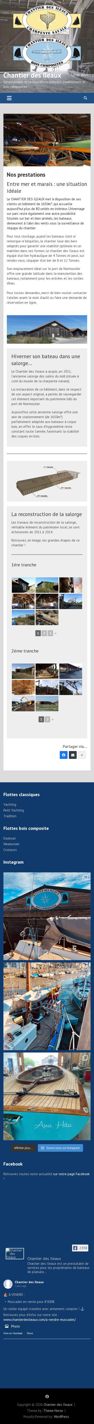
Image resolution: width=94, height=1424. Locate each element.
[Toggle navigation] (9, 98)
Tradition (9, 816)
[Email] (73, 755)
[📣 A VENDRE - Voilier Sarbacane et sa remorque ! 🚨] (47, 1096)
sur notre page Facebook (71, 1174)
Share (30, 1333)
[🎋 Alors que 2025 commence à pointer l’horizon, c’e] (47, 916)
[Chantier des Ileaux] (15, 1253)
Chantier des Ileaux (32, 75)
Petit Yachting (13, 810)
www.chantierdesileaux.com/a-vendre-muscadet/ (39, 1319)
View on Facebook (12, 1333)
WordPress (61, 1416)
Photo (15, 1326)
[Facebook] (64, 755)
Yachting (9, 804)
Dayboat (9, 838)
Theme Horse (53, 1410)
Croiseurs (10, 850)
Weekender (11, 844)
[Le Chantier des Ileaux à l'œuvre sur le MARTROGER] (47, 1006)
